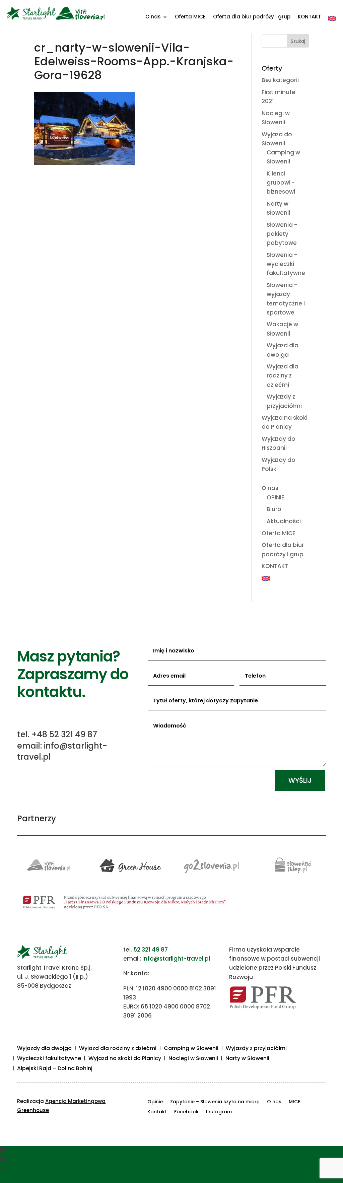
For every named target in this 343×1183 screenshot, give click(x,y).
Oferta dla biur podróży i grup (251, 17)
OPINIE (275, 497)
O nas (153, 17)
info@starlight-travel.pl (176, 959)
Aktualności (284, 521)
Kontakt (157, 1112)
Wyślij (300, 780)
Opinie (155, 1102)
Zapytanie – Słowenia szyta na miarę (215, 1102)
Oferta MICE (190, 17)
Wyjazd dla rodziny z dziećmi (282, 375)
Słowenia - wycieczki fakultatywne (286, 264)
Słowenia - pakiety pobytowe (282, 234)
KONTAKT (309, 17)
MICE (294, 1102)
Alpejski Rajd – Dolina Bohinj (54, 1069)
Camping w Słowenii (191, 1049)
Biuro (274, 509)
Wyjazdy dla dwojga (44, 1049)
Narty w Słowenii (247, 1059)
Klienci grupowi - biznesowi (281, 182)
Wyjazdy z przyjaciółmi (256, 1049)
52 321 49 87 (150, 950)
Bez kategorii (280, 80)
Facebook (186, 1112)
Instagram (219, 1112)
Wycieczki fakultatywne (49, 1059)
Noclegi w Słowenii (193, 1059)
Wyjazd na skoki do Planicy (124, 1059)
